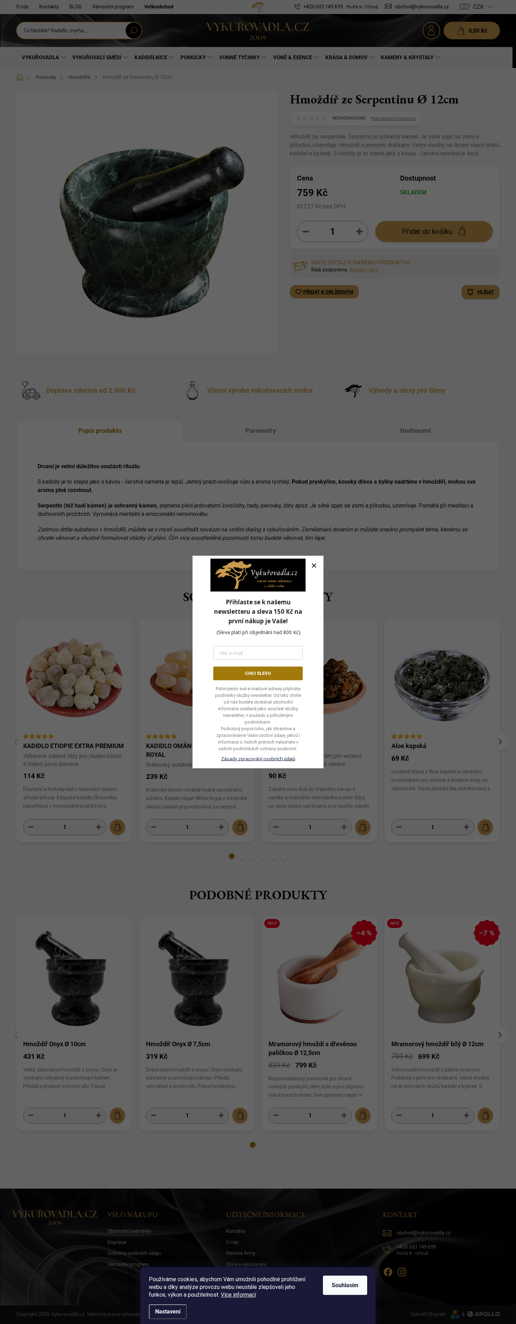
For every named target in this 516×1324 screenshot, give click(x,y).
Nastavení (167, 1311)
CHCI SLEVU (258, 673)
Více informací (238, 1294)
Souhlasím (345, 1285)
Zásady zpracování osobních (258, 758)
